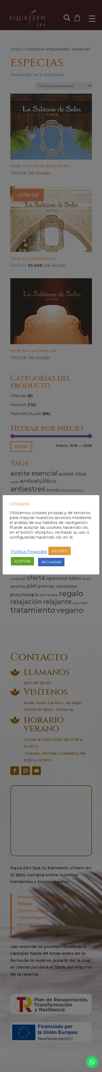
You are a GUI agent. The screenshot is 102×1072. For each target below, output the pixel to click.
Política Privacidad (29, 551)
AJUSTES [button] (59, 551)
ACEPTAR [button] (22, 561)
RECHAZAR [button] (51, 562)
